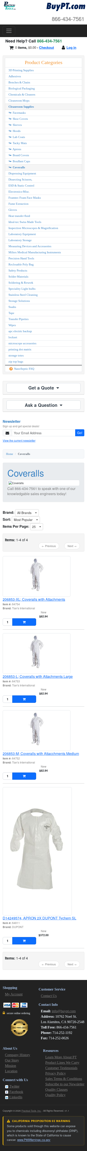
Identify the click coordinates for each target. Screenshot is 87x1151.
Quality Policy (55, 1095)
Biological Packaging (21, 88)
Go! (79, 432)
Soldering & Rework (20, 282)
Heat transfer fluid (19, 216)
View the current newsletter (19, 440)
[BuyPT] (65, 6)
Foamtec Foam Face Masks (24, 197)
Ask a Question (42, 405)
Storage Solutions (19, 301)
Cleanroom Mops (18, 100)
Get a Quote (41, 387)
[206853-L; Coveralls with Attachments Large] (43, 653)
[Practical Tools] (9, 5)
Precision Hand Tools (21, 258)
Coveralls (18, 167)
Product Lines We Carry (62, 1062)
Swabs (12, 307)
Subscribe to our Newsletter (64, 1084)
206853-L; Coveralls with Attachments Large (38, 676)
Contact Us (49, 996)
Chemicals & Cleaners (21, 94)
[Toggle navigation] (9, 30)
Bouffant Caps (21, 161)
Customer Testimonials (61, 1068)
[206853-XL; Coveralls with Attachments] (43, 576)
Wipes (12, 325)
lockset (12, 337)
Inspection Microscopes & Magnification (33, 228)
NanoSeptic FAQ (23, 368)
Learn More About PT (61, 1057)
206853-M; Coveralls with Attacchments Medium (41, 753)
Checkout (46, 47)
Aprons (16, 149)
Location (11, 1071)
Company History (17, 1055)
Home (9, 454)
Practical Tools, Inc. (31, 1110)
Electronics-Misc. (19, 191)
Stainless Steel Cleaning (23, 294)
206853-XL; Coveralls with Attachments (34, 599)
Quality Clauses (56, 1089)
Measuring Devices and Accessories (29, 246)
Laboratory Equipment (22, 234)
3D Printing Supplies (21, 70)
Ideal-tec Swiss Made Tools (24, 222)
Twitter (13, 1086)
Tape (11, 313)
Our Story (12, 1060)
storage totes (16, 355)
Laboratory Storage (20, 240)
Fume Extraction (18, 203)
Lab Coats (18, 137)
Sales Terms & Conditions (63, 1079)
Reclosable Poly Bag (21, 264)
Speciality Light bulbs (21, 288)
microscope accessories (22, 343)
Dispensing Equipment (22, 173)
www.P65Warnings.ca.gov (33, 1140)
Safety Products (17, 270)
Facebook (15, 1092)
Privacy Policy (55, 1073)
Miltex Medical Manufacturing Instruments (34, 252)
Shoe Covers (20, 118)
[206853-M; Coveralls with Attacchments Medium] (43, 730)
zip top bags (15, 361)
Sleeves (17, 125)
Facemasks (19, 112)
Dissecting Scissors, (20, 179)
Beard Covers (20, 155)
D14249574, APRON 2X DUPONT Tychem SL (39, 918)
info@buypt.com (64, 1011)
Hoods (16, 131)
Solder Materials (18, 276)
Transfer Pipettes (18, 319)
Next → (72, 546)
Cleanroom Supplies (21, 106)
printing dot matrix (19, 349)
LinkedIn (15, 1097)
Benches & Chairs (19, 82)
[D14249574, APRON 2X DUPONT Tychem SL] (43, 851)
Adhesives (14, 76)
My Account (14, 994)
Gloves (12, 209)
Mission (10, 1066)
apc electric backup (20, 331)
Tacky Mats (19, 143)
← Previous (49, 546)
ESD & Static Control (21, 185)
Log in (71, 47)
